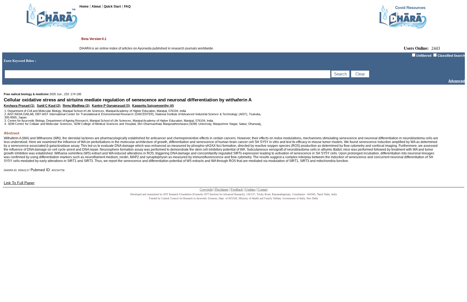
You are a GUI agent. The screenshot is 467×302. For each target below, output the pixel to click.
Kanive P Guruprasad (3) (111, 106)
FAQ (127, 6)
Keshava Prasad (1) (19, 106)
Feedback (237, 189)
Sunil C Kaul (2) (48, 106)
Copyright (206, 189)
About (96, 6)
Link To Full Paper (19, 183)
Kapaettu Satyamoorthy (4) (153, 106)
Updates (250, 189)
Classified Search (451, 56)
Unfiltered (423, 56)
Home (84, 6)
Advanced (456, 81)
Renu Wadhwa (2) (76, 106)
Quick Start (112, 6)
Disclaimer (222, 189)
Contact (263, 189)
